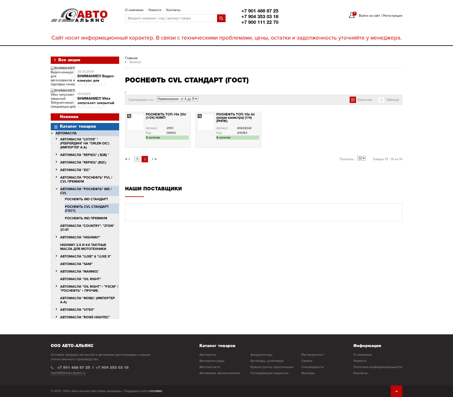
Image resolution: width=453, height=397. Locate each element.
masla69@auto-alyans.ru (68, 373)
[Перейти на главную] (79, 15)
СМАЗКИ (306, 361)
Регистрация (392, 16)
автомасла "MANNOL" (79, 272)
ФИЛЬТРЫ (308, 373)
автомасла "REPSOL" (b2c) (83, 162)
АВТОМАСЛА (66, 133)
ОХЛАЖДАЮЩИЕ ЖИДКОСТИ (269, 373)
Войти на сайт (369, 16)
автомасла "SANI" (76, 264)
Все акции (68, 60)
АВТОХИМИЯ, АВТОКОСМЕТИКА (219, 373)
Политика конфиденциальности (377, 367)
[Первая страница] (126, 159)
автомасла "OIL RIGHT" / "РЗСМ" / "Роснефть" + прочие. (89, 289)
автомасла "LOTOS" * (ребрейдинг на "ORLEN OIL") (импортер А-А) (84, 143)
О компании (134, 10)
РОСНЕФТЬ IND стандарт (86, 199)
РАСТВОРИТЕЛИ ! (312, 355)
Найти (221, 18)
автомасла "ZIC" (75, 170)
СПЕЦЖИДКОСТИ (312, 367)
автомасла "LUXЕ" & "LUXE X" (85, 256)
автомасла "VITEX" (77, 310)
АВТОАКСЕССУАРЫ (211, 361)
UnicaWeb (155, 391)
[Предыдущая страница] (131, 159)
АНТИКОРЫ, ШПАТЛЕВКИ (267, 361)
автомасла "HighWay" (80, 237)
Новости (154, 10)
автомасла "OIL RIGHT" (80, 279)
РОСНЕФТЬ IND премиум (86, 218)
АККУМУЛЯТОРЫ (261, 355)
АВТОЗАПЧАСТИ (209, 367)
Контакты (173, 10)
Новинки (69, 117)
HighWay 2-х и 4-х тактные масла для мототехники (83, 247)
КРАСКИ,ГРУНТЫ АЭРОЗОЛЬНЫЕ (272, 367)
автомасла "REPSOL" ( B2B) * (84, 155)
